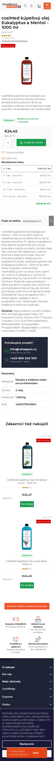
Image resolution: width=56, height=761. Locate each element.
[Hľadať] (25, 6)
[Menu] (47, 6)
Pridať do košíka (33, 142)
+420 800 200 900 (23, 358)
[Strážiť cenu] (9, 158)
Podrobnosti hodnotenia (14, 40)
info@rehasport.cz (23, 349)
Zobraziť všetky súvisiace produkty (27, 606)
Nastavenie (27, 744)
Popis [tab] (4, 220)
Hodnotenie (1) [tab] (32, 220)
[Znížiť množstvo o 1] (13, 144)
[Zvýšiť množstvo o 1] (13, 141)
